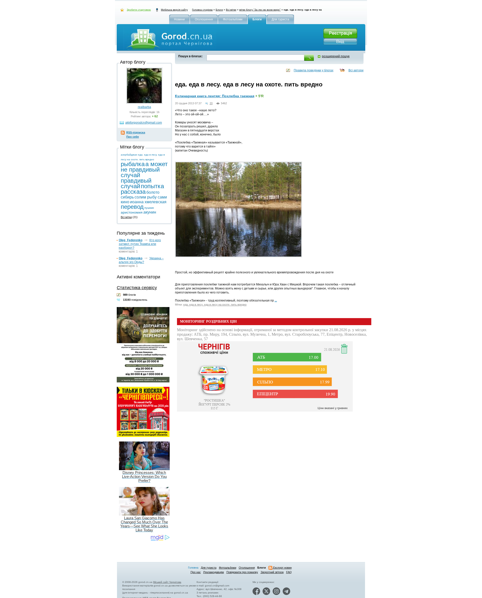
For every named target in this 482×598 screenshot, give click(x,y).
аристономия (132, 212)
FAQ (289, 572)
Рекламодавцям (213, 572)
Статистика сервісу (137, 287)
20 (211, 103)
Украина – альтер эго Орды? (141, 260)
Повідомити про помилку (242, 572)
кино (125, 202)
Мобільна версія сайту (174, 9)
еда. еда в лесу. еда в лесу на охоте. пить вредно (215, 304)
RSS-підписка (135, 132)
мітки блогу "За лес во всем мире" (260, 9)
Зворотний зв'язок (272, 572)
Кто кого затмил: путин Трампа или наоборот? (140, 244)
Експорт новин (282, 567)
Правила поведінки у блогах (313, 70)
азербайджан (129, 154)
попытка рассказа (142, 189)
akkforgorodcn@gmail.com (143, 122)
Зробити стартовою (139, 9)
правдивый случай (136, 183)
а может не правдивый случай (144, 169)
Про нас (196, 572)
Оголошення (247, 567)
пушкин (149, 207)
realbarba (144, 107)
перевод (132, 206)
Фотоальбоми (227, 567)
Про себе (132, 136)
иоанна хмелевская (148, 202)
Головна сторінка (202, 9)
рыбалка (133, 164)
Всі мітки (231, 9)
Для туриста (208, 567)
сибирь (127, 197)
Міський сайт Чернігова (167, 582)
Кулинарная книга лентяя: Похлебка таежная (214, 96)
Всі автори (356, 70)
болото (152, 192)
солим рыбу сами (151, 197)
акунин (149, 212)
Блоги (219, 9)
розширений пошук (335, 56)
